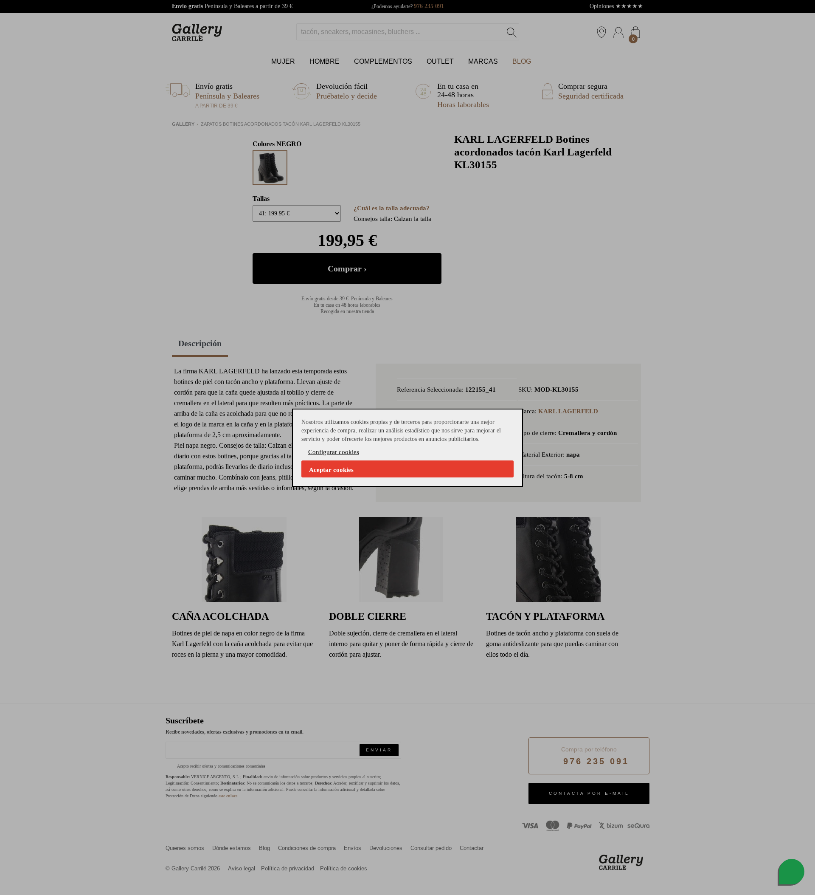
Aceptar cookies (331, 469)
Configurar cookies (333, 452)
